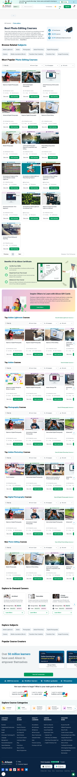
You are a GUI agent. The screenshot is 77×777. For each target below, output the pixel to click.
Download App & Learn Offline (68, 735)
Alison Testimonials (36, 735)
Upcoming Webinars (66, 750)
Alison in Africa (20, 747)
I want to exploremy (37, 693)
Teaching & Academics (7, 747)
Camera (5, 54)
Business (4, 724)
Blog (18, 742)
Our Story (19, 724)
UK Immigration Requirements (68, 747)
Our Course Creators (22, 737)
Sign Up (67, 6)
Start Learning (14, 96)
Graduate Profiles (36, 737)
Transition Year (50, 54)
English (3, 730)
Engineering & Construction (8, 727)
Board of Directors (21, 727)
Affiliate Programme (66, 727)
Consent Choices (59, 770)
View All (64, 542)
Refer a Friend (64, 742)
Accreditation (35, 724)
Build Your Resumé (48, 724)
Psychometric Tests (48, 732)
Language (4, 737)
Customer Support (23, 764)
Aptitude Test (48, 735)
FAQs (19, 761)
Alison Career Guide (48, 727)
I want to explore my (58, 693)
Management (5, 740)
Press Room (20, 745)
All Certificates (35, 727)
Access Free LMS (65, 724)
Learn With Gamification (66, 740)
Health (3, 732)
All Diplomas (35, 730)
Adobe (18, 49)
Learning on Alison (21, 740)
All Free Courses (36, 732)
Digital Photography (52, 49)
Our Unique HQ (20, 732)
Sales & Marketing (6, 745)
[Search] (22, 6)
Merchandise (64, 753)
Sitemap (72, 770)
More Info (6, 96)
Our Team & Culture (21, 730)
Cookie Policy (67, 770)
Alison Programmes (21, 750)
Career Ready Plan (48, 730)
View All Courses (64, 317)
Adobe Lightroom (8, 49)
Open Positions (20, 735)
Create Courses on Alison (67, 732)
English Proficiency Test (50, 742)
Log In (60, 6)
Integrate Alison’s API (66, 737)
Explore (15, 6)
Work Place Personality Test (51, 740)
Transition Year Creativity (36, 54)
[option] (15, 343)
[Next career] (74, 604)
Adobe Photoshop (39, 49)
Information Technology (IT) (8, 735)
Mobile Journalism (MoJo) (18, 54)
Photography (26, 49)
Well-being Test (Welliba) (51, 737)
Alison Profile (64, 730)
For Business (49, 6)
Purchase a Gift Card (37, 745)
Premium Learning (36, 742)
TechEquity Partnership (66, 745)
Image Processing (63, 54)
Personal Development (7, 742)
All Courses (8, 23)
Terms (53, 770)
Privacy (49, 770)
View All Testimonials (38, 674)
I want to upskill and (20, 693)
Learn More (40, 307)
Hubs (33, 740)
